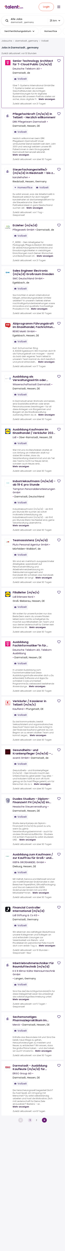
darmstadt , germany (26, 41)
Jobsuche (6, 41)
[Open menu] (59, 7)
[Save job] (59, 60)
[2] (44, 1120)
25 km (53, 20)
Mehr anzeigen (47, 99)
